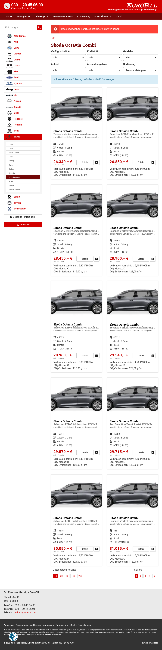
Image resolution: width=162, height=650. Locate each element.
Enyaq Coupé (14, 153)
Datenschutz (62, 625)
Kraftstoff (92, 51)
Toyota (17, 203)
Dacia (16, 65)
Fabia (11, 157)
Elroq (11, 144)
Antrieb (55, 64)
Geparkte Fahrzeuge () (24, 217)
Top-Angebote (23, 16)
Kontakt (119, 16)
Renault (17, 124)
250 (80, 576)
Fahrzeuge (39, 16)
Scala (11, 181)
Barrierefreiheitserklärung (28, 625)
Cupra (16, 59)
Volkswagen (19, 208)
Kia (15, 95)
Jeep (16, 89)
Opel (16, 113)
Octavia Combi (14, 177)
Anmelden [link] (25, 224)
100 (73, 576)
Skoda (16, 136)
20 (61, 576)
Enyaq (11, 148)
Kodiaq (11, 169)
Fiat (15, 71)
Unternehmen (101, 16)
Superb (11, 186)
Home (9, 16)
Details (84, 162)
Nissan (17, 101)
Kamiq (11, 161)
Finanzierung (83, 16)
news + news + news (63, 16)
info (53, 38)
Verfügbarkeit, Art (61, 51)
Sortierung (129, 64)
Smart (16, 197)
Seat (16, 130)
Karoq (11, 165)
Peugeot (17, 119)
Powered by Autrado (149, 643)
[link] (96, 162)
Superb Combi (14, 190)
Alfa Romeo (19, 36)
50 (67, 576)
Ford (16, 77)
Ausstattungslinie (97, 64)
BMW (16, 48)
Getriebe (128, 51)
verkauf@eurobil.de (24, 612)
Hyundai (17, 83)
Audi (16, 42)
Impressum (48, 625)
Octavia (12, 173)
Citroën (17, 53)
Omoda (17, 107)
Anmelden (9, 625)
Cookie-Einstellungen (80, 625)
